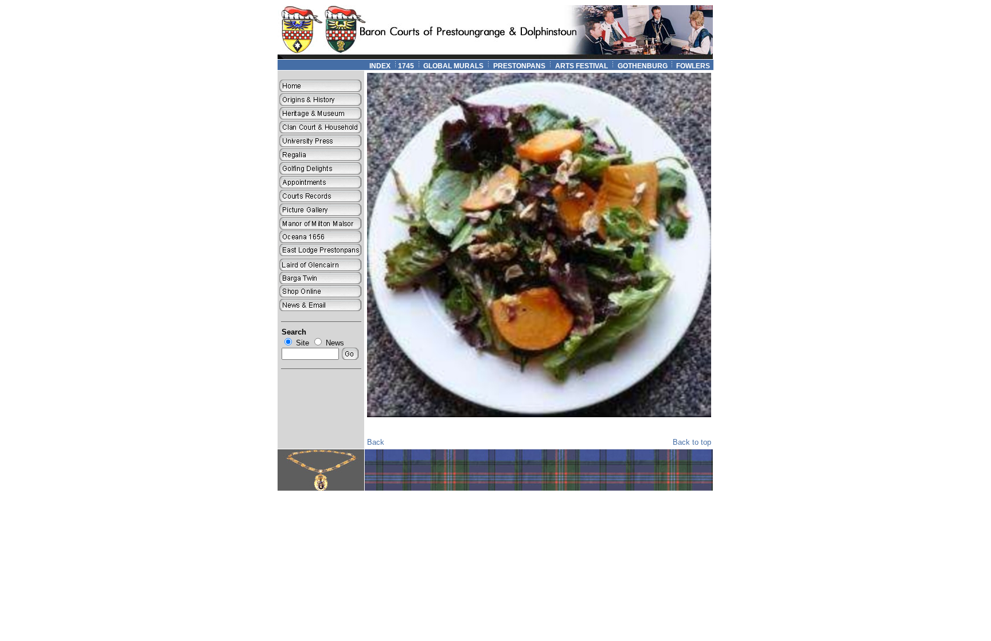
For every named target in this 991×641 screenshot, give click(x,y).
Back (375, 442)
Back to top (692, 442)
